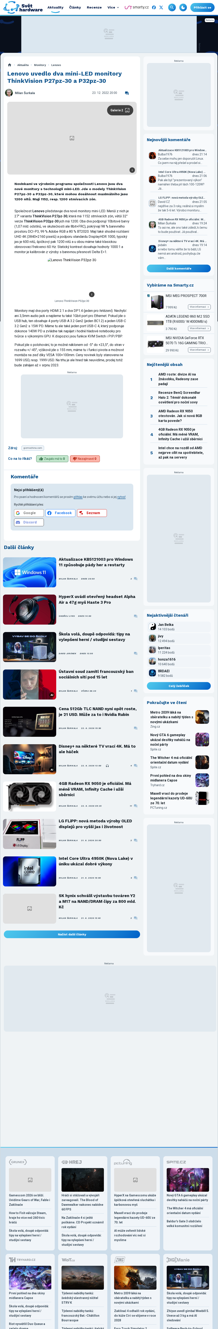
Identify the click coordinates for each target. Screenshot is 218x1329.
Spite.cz (155, 749)
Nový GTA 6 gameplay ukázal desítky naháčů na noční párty (170, 740)
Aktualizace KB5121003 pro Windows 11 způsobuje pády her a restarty (96, 562)
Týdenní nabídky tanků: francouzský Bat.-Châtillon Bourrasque (80, 1315)
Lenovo (56, 65)
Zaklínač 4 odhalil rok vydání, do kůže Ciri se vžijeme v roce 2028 (135, 1315)
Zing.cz (155, 726)
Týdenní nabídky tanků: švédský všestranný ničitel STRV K (80, 1298)
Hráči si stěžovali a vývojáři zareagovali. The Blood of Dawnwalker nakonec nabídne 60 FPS (82, 1202)
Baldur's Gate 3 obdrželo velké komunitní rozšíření (184, 1224)
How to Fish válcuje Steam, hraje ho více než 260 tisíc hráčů (28, 1217)
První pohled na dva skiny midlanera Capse (170, 778)
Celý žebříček (179, 686)
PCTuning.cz (158, 807)
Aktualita (23, 65)
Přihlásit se (202, 7)
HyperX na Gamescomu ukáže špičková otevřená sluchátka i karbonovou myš (135, 1200)
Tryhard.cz (157, 785)
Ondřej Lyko (67, 616)
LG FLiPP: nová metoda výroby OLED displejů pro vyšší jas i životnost (95, 824)
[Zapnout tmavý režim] (183, 7)
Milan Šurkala (25, 93)
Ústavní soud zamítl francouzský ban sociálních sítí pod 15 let (96, 674)
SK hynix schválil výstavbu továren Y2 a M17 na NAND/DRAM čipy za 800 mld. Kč (97, 901)
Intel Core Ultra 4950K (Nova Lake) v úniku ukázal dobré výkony (96, 861)
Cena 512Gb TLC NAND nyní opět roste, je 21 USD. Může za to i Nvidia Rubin (98, 711)
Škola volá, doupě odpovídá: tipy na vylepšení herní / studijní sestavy (94, 637)
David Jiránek (67, 653)
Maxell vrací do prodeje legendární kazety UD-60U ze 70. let (171, 798)
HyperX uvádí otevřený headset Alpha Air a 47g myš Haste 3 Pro (97, 599)
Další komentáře (178, 268)
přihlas (78, 497)
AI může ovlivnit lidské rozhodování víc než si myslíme (130, 1235)
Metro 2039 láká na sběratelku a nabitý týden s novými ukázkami (171, 717)
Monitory (40, 65)
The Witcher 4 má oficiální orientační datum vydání (171, 760)
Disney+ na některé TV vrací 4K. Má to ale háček (97, 749)
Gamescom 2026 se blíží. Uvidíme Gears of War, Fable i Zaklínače (29, 1200)
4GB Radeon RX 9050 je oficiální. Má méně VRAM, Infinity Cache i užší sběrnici (95, 789)
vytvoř (121, 497)
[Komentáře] (127, 93)
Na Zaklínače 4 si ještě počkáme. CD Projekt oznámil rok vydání (83, 1222)
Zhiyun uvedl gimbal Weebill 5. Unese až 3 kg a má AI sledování (188, 1315)
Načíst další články (72, 934)
